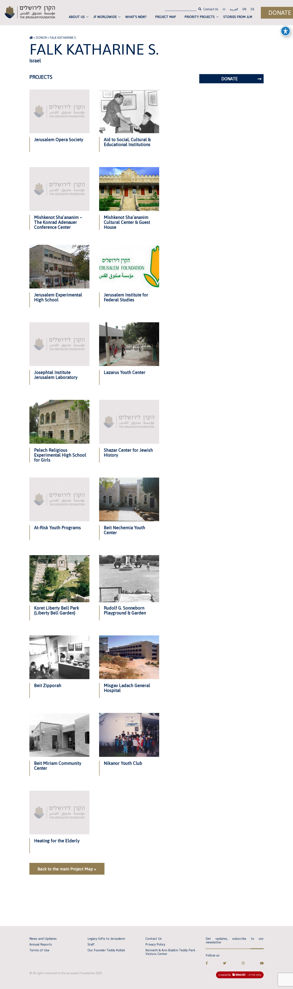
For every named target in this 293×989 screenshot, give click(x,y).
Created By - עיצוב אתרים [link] (240, 974)
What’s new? (135, 17)
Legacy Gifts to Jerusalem (106, 938)
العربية (234, 9)
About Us (77, 17)
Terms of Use (39, 950)
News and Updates (43, 938)
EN (244, 9)
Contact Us (210, 9)
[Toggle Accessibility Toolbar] (285, 31)
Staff (91, 944)
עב (223, 9)
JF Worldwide (105, 17)
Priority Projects (199, 17)
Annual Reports (40, 944)
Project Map (165, 17)
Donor (41, 37)
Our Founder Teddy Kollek (106, 950)
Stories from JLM (237, 17)
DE (252, 9)
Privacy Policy (155, 944)
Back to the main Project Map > (67, 868)
